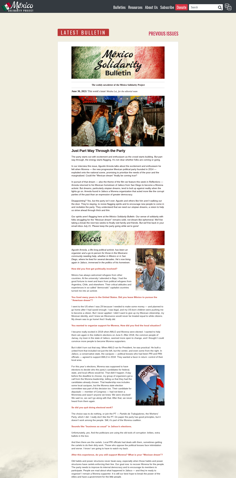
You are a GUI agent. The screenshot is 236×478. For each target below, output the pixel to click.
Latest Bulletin (83, 32)
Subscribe (167, 7)
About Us (151, 7)
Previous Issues (163, 33)
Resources (135, 7)
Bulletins (119, 7)
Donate (181, 7)
